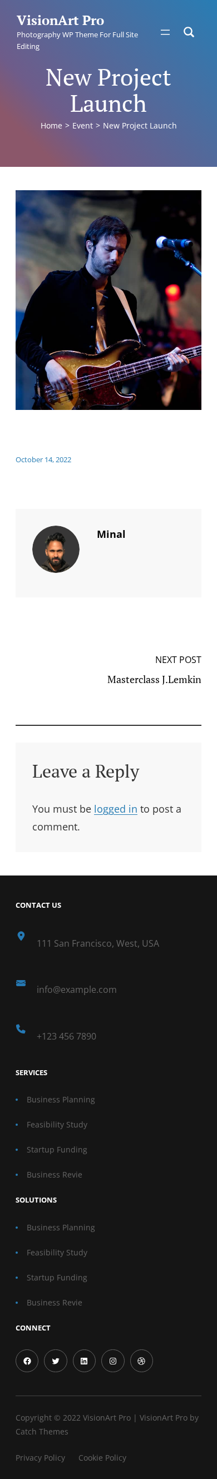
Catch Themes (42, 1431)
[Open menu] (165, 32)
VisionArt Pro (60, 20)
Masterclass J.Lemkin (154, 679)
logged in (115, 808)
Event (82, 125)
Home (51, 125)
